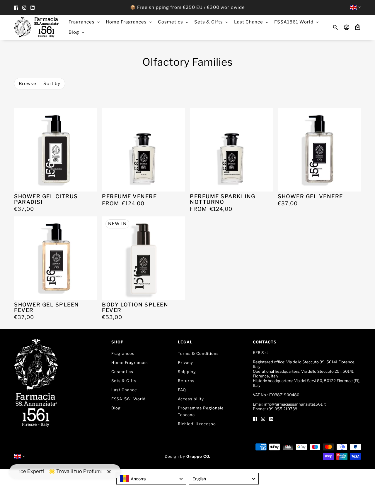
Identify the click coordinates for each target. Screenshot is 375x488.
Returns (186, 380)
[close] (109, 471)
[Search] (335, 27)
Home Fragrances (129, 362)
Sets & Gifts (124, 380)
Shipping (187, 371)
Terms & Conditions (198, 353)
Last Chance (124, 389)
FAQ (182, 389)
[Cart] (357, 27)
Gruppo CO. (198, 456)
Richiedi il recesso (197, 423)
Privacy (185, 362)
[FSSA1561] (36, 27)
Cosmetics (122, 371)
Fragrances (122, 353)
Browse (27, 83)
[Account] (346, 27)
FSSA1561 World (128, 398)
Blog (116, 408)
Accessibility (191, 398)
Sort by (51, 83)
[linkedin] (32, 7)
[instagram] (24, 7)
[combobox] (151, 478)
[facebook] (16, 7)
